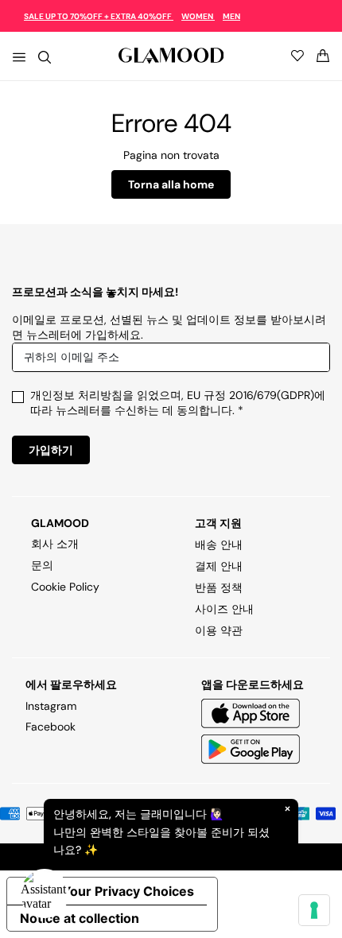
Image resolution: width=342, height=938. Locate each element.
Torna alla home (171, 184)
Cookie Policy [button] (65, 586)
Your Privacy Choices (128, 891)
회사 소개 (55, 544)
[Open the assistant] (44, 893)
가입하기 (51, 450)
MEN (231, 16)
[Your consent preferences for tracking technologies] (314, 910)
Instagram (50, 706)
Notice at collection (79, 918)
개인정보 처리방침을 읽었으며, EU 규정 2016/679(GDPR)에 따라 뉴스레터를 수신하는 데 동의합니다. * (177, 402)
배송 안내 (219, 544)
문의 (42, 565)
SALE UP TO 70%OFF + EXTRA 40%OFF (98, 16)
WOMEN (198, 16)
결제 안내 (219, 566)
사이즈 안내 (224, 609)
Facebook (50, 726)
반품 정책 (219, 587)
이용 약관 (219, 630)
